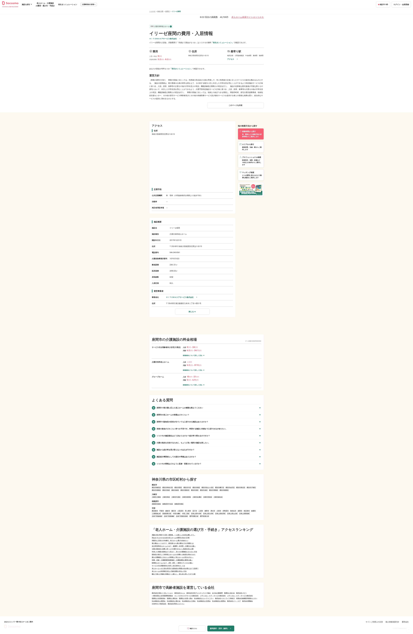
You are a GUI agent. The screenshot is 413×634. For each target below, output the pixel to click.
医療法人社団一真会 (186, 598)
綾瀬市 (253, 511)
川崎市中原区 (175, 497)
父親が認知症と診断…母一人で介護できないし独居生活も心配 (173, 549)
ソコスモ (152, 11)
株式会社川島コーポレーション (162, 593)
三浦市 (201, 511)
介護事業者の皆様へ (89, 4)
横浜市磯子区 (219, 487)
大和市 (219, 511)
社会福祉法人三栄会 (189, 601)
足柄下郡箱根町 (157, 516)
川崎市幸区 (166, 497)
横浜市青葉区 (213, 490)
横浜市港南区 (156, 490)
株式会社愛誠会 (247, 601)
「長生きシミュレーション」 (222, 43)
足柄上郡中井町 (196, 513)
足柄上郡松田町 (220, 513)
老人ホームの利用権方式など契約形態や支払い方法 (169, 571)
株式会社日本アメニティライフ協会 (198, 593)
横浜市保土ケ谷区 (208, 487)
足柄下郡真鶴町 (169, 516)
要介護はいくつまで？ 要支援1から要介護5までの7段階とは (173, 543)
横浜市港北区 (240, 487)
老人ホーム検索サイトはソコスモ (247, 17)
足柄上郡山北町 (232, 513)
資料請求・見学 (219, 628)
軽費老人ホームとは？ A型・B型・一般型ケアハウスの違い (172, 563)
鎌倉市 (167, 511)
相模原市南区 (178, 504)
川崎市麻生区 (218, 497)
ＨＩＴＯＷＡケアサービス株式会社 (163, 39)
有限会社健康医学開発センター (246, 598)
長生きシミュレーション (67, 4)
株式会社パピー (241, 593)
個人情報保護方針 (392, 622)
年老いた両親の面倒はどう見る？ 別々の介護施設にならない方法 (174, 552)
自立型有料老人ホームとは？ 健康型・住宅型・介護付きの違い (174, 546)
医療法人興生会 (172, 598)
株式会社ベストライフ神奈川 (225, 598)
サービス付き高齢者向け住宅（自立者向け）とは (168, 566)
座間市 (167, 11)
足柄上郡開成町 (244, 513)
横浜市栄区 (195, 490)
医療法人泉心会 (229, 593)
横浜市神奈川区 (167, 487)
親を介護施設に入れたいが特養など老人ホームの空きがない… (173, 557)
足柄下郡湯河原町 (182, 516)
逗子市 (195, 511)
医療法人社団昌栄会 (158, 598)
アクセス (230, 59)
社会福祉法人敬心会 (173, 601)
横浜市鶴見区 (156, 487)
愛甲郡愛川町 (194, 516)
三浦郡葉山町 (156, 513)
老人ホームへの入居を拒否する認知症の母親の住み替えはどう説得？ (175, 568)
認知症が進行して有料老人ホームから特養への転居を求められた (174, 554)
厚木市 (213, 511)
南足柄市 (247, 511)
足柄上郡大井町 (208, 513)
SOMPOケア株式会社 (159, 604)
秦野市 (207, 511)
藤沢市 (173, 511)
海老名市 (233, 511)
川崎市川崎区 (156, 497)
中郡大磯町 (176, 513)
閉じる (191, 312)
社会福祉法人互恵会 (204, 601)
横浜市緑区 (175, 490)
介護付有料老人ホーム (160, 26)
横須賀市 (155, 511)
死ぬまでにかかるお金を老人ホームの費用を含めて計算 (171, 538)
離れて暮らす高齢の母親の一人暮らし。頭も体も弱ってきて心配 (174, 574)
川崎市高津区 (186, 497)
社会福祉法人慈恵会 (158, 601)
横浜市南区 (196, 487)
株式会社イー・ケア (234, 601)
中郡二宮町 (186, 513)
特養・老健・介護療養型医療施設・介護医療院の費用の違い (172, 560)
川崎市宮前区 (207, 497)
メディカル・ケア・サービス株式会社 (213, 596)
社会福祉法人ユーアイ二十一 (204, 598)
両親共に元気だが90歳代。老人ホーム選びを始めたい (170, 540)
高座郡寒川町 (166, 513)
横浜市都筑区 (224, 490)
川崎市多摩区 (197, 497)
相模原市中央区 (167, 504)
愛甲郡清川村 (204, 516)
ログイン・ (401, 4)
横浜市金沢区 (230, 487)
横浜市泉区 (204, 490)
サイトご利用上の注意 (374, 622)
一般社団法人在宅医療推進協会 (162, 596)
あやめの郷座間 (217, 593)
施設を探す (26, 4)
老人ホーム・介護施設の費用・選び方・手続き (45, 4)
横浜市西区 (178, 487)
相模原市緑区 (156, 504)
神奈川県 (160, 11)
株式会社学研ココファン (176, 604)
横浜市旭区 (166, 490)
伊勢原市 (226, 511)
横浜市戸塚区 (251, 487)
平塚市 (161, 511)
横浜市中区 (187, 487)
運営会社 (405, 622)
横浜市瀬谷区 (185, 490)
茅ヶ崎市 (188, 511)
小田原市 (180, 511)
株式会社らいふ (179, 593)
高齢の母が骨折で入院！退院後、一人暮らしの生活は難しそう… (173, 535)
